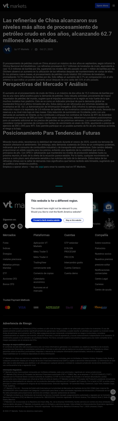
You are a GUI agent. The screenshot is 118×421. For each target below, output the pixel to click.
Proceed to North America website (46, 220)
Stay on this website (73, 220)
